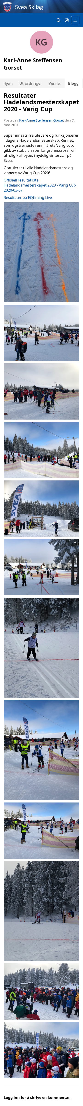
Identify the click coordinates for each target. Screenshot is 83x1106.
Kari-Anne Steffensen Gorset (41, 120)
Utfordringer (30, 83)
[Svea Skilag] (41, 6)
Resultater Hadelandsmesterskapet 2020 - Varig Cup (41, 102)
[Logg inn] (67, 20)
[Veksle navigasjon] (75, 20)
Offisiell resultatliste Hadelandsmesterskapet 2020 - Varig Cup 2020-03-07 (40, 185)
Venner (55, 83)
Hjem (8, 83)
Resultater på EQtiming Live (28, 197)
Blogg (73, 83)
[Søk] (58, 20)
